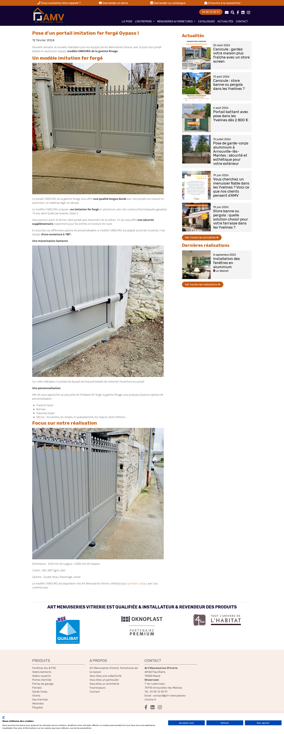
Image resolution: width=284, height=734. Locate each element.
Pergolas (37, 707)
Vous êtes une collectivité (105, 675)
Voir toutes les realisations (201, 284)
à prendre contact (136, 583)
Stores (36, 695)
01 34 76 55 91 (211, 11)
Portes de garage (42, 683)
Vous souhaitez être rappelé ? (60, 3)
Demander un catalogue (169, 3)
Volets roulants (41, 675)
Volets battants (41, 672)
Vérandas (38, 703)
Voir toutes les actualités (200, 237)
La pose (127, 21)
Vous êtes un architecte (104, 683)
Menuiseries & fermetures (175, 21)
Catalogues (206, 21)
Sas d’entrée (40, 699)
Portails (37, 687)
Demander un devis (115, 3)
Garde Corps (39, 691)
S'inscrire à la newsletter (224, 3)
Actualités (225, 21)
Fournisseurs (98, 687)
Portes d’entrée (41, 679)
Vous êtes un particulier (104, 679)
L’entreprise (144, 21)
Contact (242, 21)
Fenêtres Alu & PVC (44, 668)
